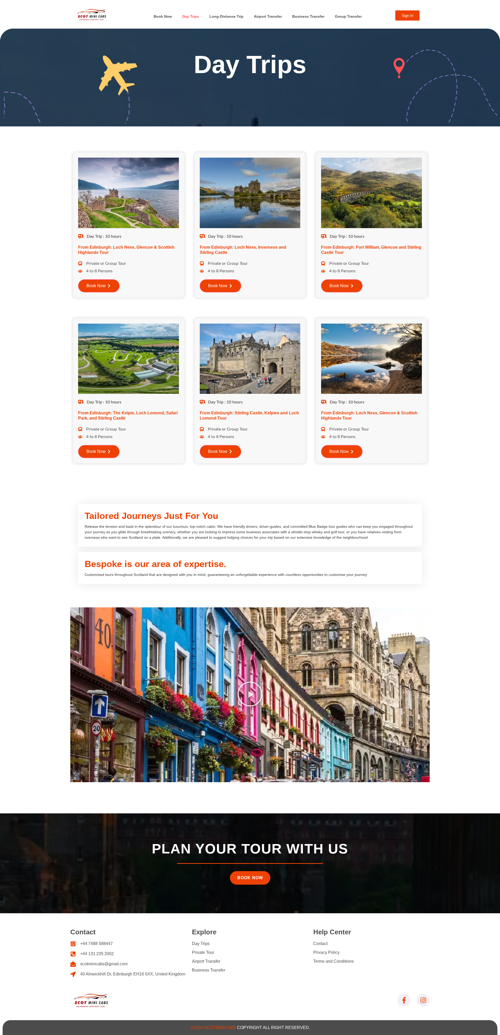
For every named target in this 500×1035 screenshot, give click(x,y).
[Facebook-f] (403, 1000)
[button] (250, 695)
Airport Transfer (268, 16)
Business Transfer (308, 16)
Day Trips (190, 16)
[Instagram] (423, 1000)
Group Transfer (348, 16)
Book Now (163, 16)
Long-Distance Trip (226, 16)
